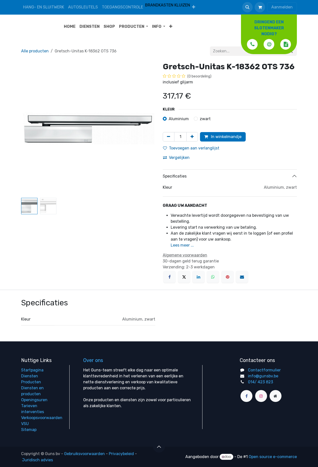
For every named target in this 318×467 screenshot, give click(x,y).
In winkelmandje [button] (225, 136)
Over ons (93, 360)
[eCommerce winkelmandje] (260, 7)
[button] (247, 7)
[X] (184, 277)
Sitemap (29, 429)
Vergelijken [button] (179, 157)
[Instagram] (261, 396)
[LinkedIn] (198, 277)
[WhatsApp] (213, 277)
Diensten (29, 376)
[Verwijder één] (168, 137)
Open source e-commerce (273, 456)
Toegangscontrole (122, 7)
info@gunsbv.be (263, 376)
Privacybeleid (121, 453)
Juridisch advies (37, 460)
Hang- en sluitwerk (43, 7)
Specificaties (175, 176)
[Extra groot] (275, 396)
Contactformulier (264, 370)
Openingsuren (34, 399)
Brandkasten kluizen (167, 5)
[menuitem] (193, 7)
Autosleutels (83, 7)
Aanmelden (282, 7)
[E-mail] (242, 277)
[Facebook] (169, 277)
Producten (31, 382)
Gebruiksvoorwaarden (84, 453)
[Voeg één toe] (192, 137)
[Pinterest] (228, 277)
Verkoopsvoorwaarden (41, 417)
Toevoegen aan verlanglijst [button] (194, 148)
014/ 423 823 (260, 382)
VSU (25, 423)
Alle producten (35, 51)
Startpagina (32, 370)
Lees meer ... (182, 245)
